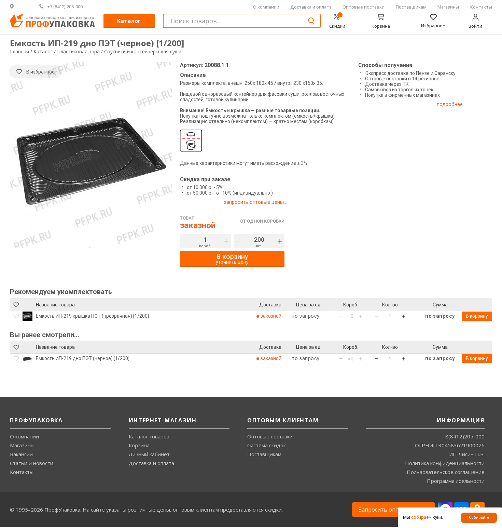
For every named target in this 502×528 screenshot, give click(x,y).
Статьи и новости (31, 463)
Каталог (129, 21)
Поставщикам (411, 7)
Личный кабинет (149, 454)
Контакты (481, 7)
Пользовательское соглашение (446, 471)
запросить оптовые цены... (255, 202)
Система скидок (266, 445)
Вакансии (21, 454)
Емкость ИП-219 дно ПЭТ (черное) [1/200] (82, 358)
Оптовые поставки (364, 7)
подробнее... (451, 104)
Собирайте (479, 517)
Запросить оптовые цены (393, 509)
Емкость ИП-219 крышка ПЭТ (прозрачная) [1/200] (92, 316)
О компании (266, 7)
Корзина (139, 445)
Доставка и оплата (311, 7)
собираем (421, 517)
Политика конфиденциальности (445, 463)
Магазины (448, 7)
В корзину (477, 316)
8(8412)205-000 (465, 436)
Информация (461, 420)
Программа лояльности (456, 480)
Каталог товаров (149, 436)
